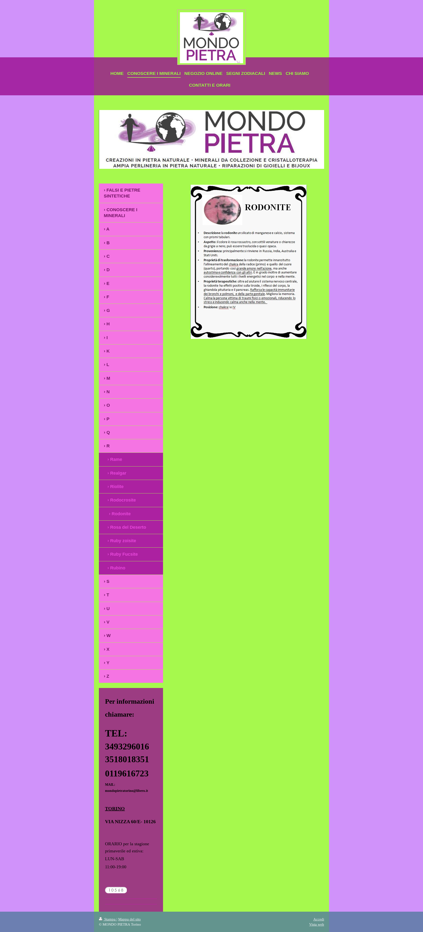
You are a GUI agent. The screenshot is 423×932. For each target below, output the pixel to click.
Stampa (110, 919)
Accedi (318, 919)
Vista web (316, 924)
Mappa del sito (129, 919)
